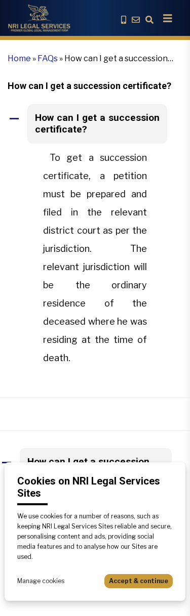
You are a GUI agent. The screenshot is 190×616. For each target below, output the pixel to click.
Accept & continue (138, 581)
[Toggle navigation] (168, 18)
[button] (95, 124)
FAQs (47, 58)
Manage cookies (40, 581)
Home (19, 58)
